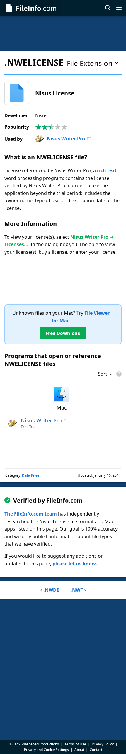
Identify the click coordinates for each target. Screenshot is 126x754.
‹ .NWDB (50, 590)
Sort (102, 374)
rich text (107, 170)
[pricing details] (118, 374)
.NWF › (78, 590)
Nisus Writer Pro (66, 138)
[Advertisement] (63, 33)
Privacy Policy (103, 744)
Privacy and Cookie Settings (46, 749)
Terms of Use (75, 744)
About (79, 749)
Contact (96, 749)
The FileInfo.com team (30, 514)
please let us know (74, 563)
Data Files (30, 475)
